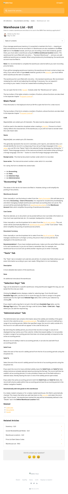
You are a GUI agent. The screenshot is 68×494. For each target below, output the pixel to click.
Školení (18, 480)
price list (48, 72)
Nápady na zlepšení (46, 480)
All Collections (8, 21)
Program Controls (26, 96)
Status (31, 480)
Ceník (36, 480)
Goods (33, 21)
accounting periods (29, 321)
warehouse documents (38, 205)
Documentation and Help (21, 21)
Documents (10, 410)
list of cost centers (49, 222)
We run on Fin (35, 489)
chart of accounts (44, 198)
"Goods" (25, 90)
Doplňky (24, 480)
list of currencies (48, 235)
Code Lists (9, 408)
